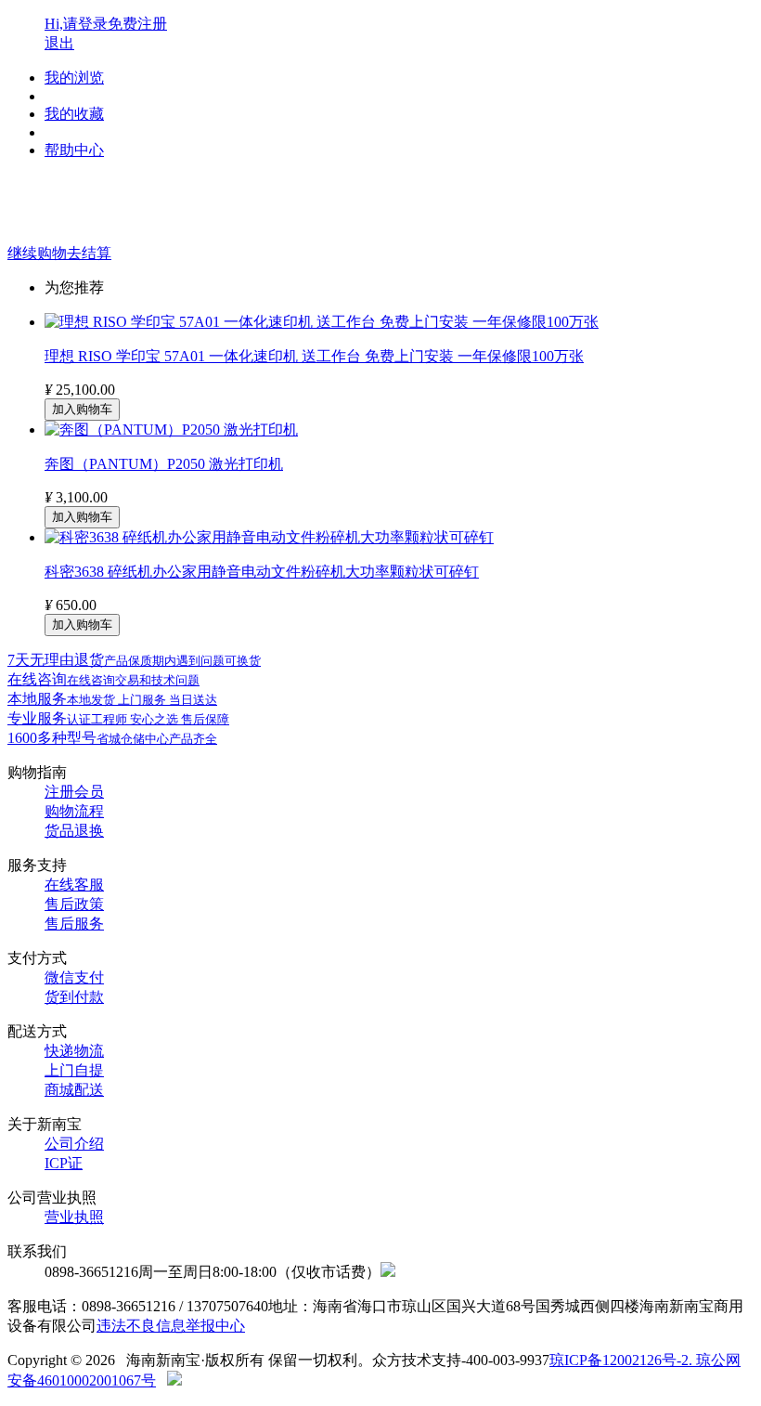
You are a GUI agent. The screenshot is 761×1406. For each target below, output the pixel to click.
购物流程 (74, 811)
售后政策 (74, 904)
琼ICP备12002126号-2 (619, 1360)
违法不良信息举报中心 (171, 1326)
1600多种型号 (112, 738)
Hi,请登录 (76, 24)
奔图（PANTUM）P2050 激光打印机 (164, 464)
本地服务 (112, 699)
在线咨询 (103, 679)
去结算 (89, 253)
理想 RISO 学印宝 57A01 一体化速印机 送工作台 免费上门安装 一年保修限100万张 (314, 356)
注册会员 (74, 792)
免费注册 (137, 24)
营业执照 (74, 1217)
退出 (59, 43)
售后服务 (74, 923)
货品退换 (74, 831)
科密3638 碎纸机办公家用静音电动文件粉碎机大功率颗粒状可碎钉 (262, 571)
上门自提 (74, 1070)
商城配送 (74, 1090)
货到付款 (74, 997)
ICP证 (64, 1163)
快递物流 (74, 1051)
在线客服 (74, 884)
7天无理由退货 (134, 660)
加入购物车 (82, 409)
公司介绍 (74, 1144)
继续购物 (37, 253)
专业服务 (118, 718)
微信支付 (74, 977)
